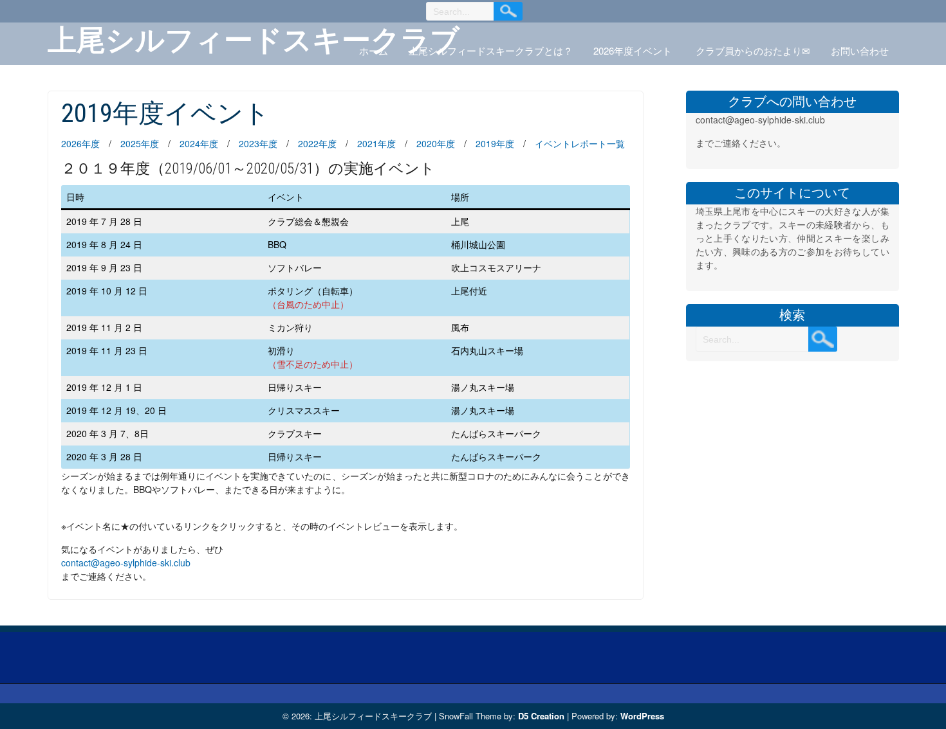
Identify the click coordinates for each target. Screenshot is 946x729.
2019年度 (495, 143)
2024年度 (199, 143)
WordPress (642, 716)
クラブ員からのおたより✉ (753, 50)
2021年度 (376, 143)
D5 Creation (541, 716)
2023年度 (258, 143)
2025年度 (139, 143)
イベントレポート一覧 (580, 143)
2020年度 (435, 143)
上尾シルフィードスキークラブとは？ (491, 50)
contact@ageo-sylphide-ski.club (125, 562)
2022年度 (317, 143)
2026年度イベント (632, 50)
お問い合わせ (860, 50)
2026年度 (80, 143)
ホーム (373, 50)
